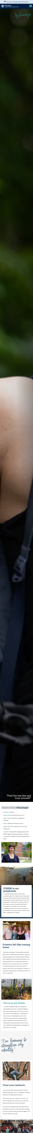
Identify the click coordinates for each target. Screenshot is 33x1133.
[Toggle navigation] (30, 6)
